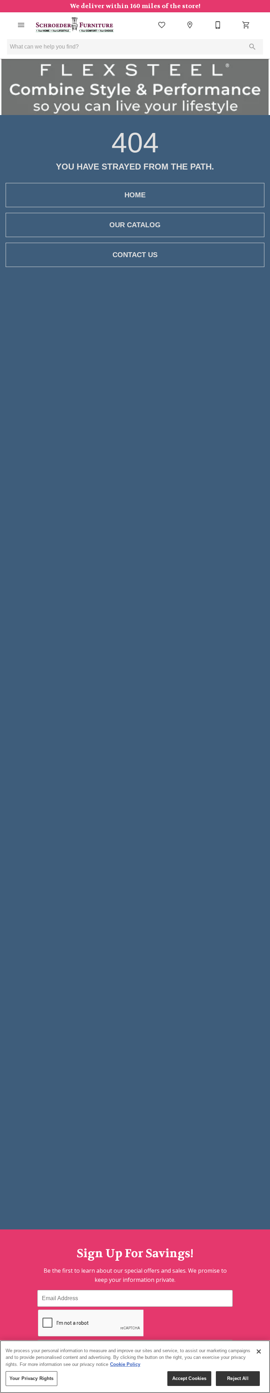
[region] (135, 1366)
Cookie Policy (125, 1364)
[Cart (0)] (246, 25)
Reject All (237, 1378)
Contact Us (135, 255)
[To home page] (75, 25)
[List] (161, 25)
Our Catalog (135, 225)
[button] (21, 25)
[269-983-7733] (218, 25)
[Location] (189, 25)
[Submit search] (252, 46)
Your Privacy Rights (31, 1378)
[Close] (258, 1351)
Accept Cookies (189, 1378)
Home (135, 195)
